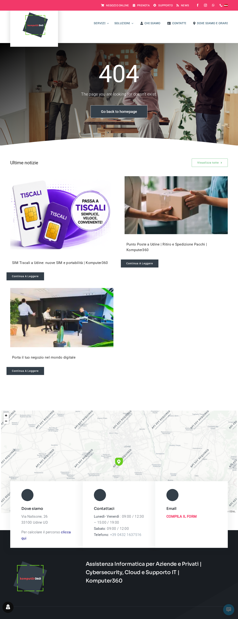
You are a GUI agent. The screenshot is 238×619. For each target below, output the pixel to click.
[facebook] (198, 5)
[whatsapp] (213, 5)
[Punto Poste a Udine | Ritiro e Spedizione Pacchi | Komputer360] (176, 205)
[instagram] (205, 5)
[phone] (221, 5)
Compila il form (181, 516)
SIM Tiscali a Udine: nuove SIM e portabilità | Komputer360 (60, 263)
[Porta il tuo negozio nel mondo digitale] (61, 317)
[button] (119, 462)
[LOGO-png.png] (34, 13)
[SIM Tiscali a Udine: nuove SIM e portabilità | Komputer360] (61, 214)
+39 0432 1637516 (125, 535)
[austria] (226, 5)
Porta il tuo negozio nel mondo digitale (43, 357)
